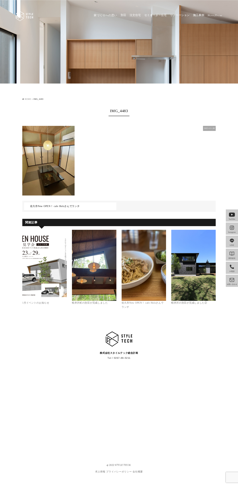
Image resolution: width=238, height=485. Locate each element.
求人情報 (100, 471)
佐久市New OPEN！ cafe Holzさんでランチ (55, 206)
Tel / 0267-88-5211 (119, 358)
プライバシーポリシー (119, 471)
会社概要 (138, 471)
